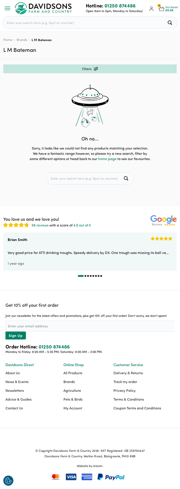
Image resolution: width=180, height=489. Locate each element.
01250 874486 (120, 5)
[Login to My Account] (151, 8)
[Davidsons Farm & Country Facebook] (79, 440)
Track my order (125, 382)
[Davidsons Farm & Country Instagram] (101, 440)
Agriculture (72, 390)
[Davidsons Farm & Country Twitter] (90, 440)
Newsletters (14, 390)
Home (7, 40)
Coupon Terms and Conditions (137, 408)
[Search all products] (170, 22)
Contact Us (14, 408)
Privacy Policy (124, 390)
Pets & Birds (73, 399)
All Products (72, 373)
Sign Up (16, 335)
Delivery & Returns (128, 373)
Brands (22, 40)
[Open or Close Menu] (7, 8)
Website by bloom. (90, 466)
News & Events (17, 382)
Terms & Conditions (128, 399)
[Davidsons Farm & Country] (43, 8)
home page (107, 159)
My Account (72, 408)
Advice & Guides (18, 399)
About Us (12, 373)
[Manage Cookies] (8, 481)
